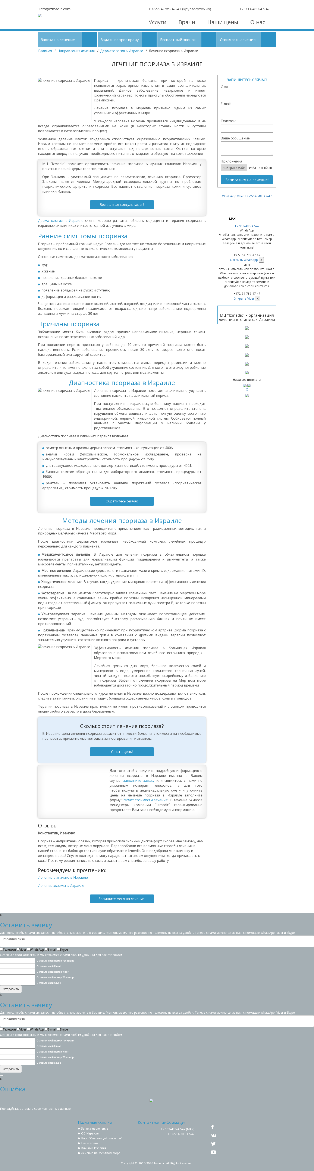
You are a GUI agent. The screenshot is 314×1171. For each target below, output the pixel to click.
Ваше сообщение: (235, 138)
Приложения (231, 161)
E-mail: (226, 103)
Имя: (224, 86)
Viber (22, 949)
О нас (257, 22)
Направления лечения (76, 50)
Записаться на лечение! (247, 179)
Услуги (157, 22)
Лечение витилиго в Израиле (63, 877)
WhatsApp (37, 949)
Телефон (9, 949)
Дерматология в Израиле (121, 50)
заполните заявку (138, 780)
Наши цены (222, 22)
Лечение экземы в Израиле (61, 885)
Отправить (11, 989)
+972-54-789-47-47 (258, 196)
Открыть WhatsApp (244, 260)
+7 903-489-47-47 (247, 226)
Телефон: (228, 121)
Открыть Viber (244, 298)
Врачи (186, 22)
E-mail (52, 949)
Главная (45, 50)
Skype (64, 949)
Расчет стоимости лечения (145, 800)
